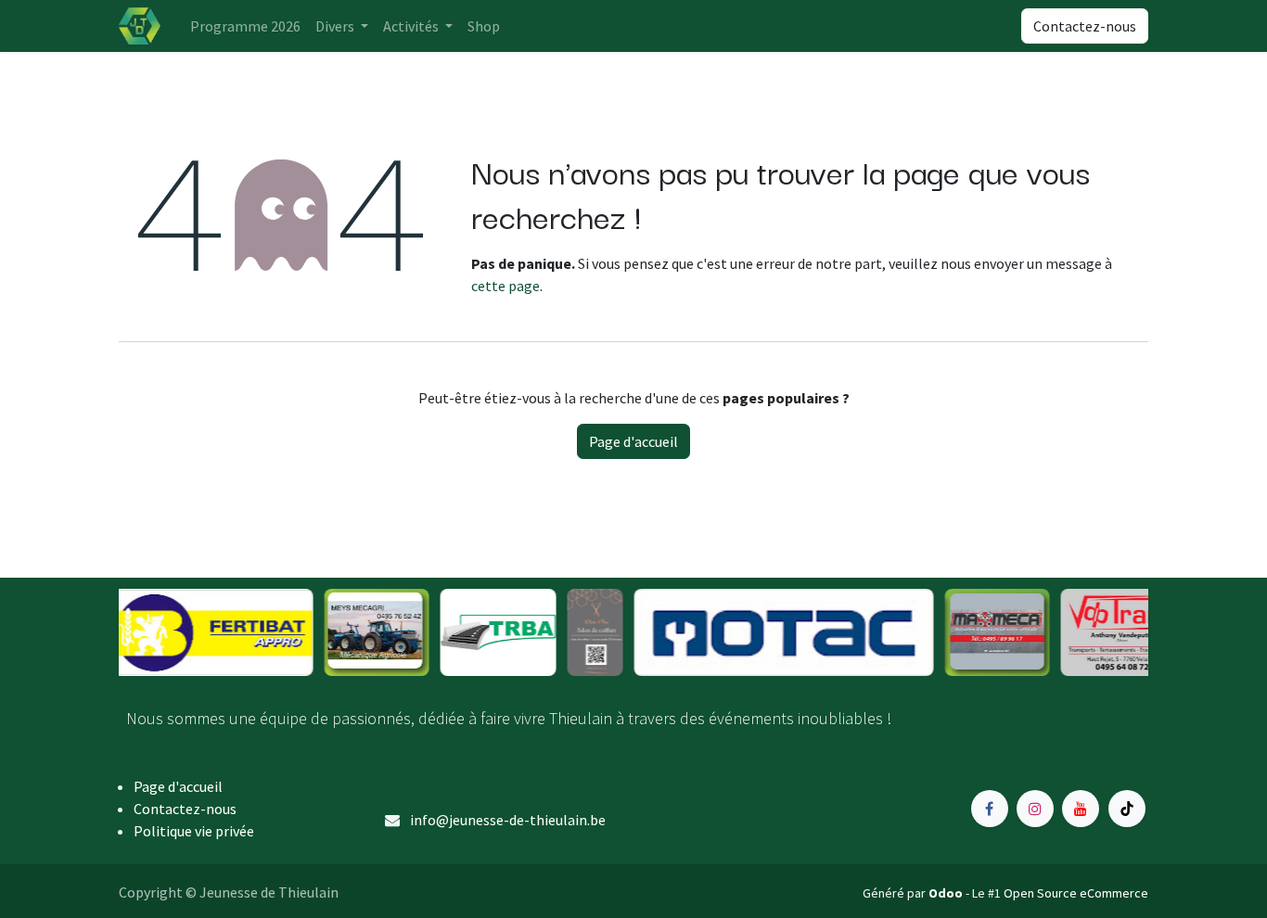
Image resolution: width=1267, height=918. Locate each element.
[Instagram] (1035, 808)
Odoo (947, 893)
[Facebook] (989, 808)
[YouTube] (1080, 808)
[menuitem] (245, 26)
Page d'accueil (633, 441)
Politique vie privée (194, 831)
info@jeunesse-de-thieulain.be (508, 819)
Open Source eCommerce (1076, 893)
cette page (505, 285)
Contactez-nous (1084, 26)
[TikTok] (1126, 808)
